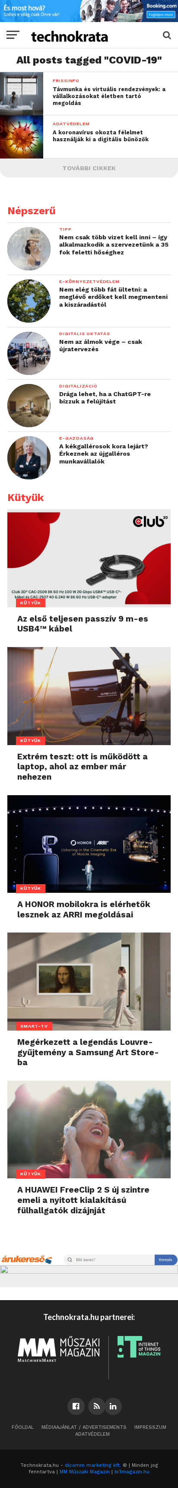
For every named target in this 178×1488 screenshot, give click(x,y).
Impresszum (150, 1427)
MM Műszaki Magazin (85, 1472)
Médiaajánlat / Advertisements (84, 1427)
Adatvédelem (92, 1434)
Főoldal (23, 1427)
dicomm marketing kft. (93, 1465)
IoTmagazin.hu (131, 1472)
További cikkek (89, 168)
